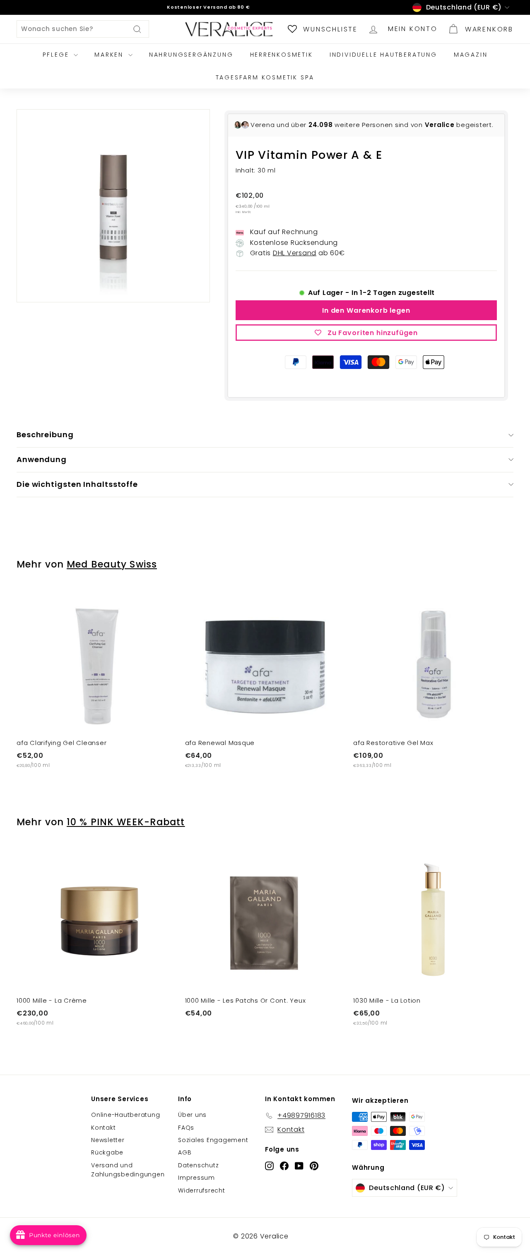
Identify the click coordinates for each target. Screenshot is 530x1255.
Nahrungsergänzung (191, 54)
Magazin (471, 54)
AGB (184, 1152)
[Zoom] (113, 206)
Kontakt (103, 1127)
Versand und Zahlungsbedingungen (127, 1169)
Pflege (57, 54)
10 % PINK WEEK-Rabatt (126, 822)
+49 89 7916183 (216, 7)
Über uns (192, 1115)
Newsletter (108, 1140)
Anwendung (42, 459)
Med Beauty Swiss (112, 564)
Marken (110, 54)
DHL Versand (294, 253)
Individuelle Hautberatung (383, 54)
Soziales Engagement (213, 1140)
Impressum (196, 1178)
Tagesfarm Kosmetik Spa (265, 77)
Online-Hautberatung (125, 1115)
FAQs (186, 1127)
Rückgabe (107, 1152)
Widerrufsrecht (201, 1190)
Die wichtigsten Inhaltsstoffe (77, 484)
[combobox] (83, 29)
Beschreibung (45, 434)
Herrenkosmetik (281, 54)
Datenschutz (198, 1165)
